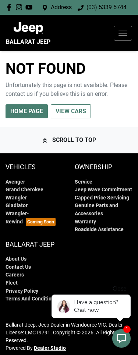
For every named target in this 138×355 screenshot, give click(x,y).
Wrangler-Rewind (17, 217)
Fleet (12, 283)
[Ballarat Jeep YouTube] (30, 7)
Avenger (15, 182)
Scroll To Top (74, 139)
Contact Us (18, 267)
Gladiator (17, 205)
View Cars (71, 111)
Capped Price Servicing (102, 198)
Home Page (26, 111)
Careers (15, 275)
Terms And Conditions (31, 299)
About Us (16, 259)
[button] (123, 33)
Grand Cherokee (24, 190)
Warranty (85, 222)
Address (61, 7)
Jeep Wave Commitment (103, 190)
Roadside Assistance (99, 229)
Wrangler (16, 198)
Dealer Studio (50, 348)
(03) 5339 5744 (106, 7)
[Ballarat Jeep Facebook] (10, 7)
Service (83, 182)
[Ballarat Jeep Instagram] (20, 7)
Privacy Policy (22, 291)
